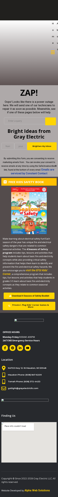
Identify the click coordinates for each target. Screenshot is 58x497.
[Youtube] (28, 348)
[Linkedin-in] (20, 348)
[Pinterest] (13, 348)
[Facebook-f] (5, 348)
